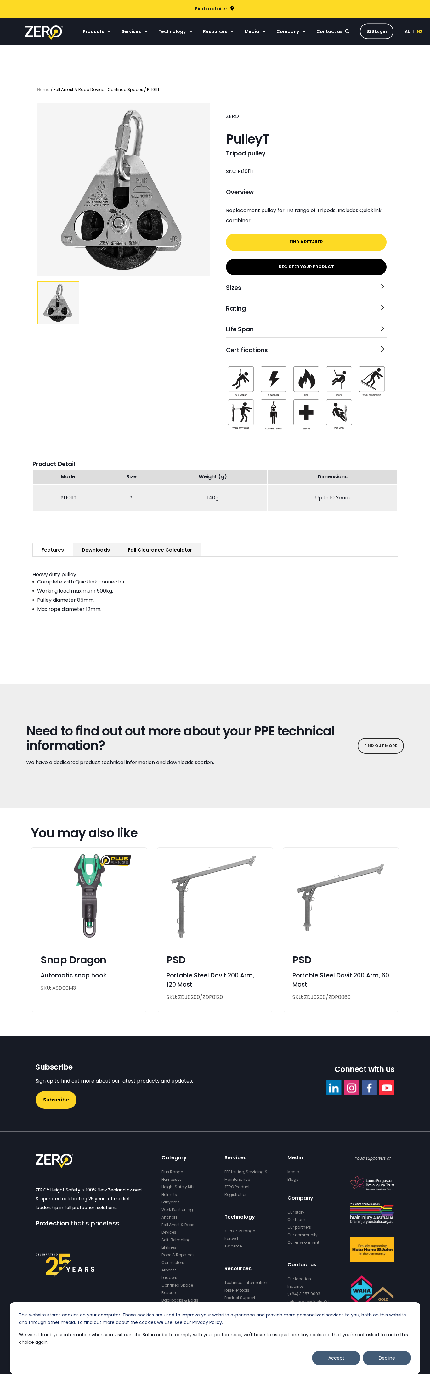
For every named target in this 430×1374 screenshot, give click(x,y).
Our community (302, 1234)
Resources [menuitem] (215, 31)
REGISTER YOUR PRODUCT (306, 267)
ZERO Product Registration (237, 1190)
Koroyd (231, 1238)
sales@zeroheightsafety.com (313, 1301)
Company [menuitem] (287, 31)
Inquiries (295, 1286)
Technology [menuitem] (172, 31)
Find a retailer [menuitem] (211, 9)
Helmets (169, 1194)
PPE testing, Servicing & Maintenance (246, 1175)
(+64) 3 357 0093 (303, 1294)
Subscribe (56, 1099)
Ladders (169, 1277)
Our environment (303, 1242)
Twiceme (233, 1246)
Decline (387, 1358)
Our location (299, 1278)
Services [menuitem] (131, 31)
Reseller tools (236, 1290)
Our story (295, 1212)
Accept (336, 1358)
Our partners (299, 1227)
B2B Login (376, 31)
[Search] (347, 31)
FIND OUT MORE (380, 746)
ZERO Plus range (239, 1231)
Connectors (172, 1262)
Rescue (168, 1292)
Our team (296, 1219)
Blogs (292, 1179)
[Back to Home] (44, 36)
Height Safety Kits (178, 1187)
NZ (419, 31)
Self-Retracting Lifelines (176, 1243)
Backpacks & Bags (179, 1300)
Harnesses (171, 1179)
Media (293, 1171)
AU (407, 31)
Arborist (168, 1270)
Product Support (239, 1297)
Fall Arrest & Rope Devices (177, 1228)
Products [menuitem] (93, 31)
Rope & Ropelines (178, 1255)
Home (43, 90)
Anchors (169, 1217)
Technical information (245, 1282)
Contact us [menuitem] (329, 31)
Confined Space (177, 1285)
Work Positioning (177, 1209)
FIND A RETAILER (306, 242)
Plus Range (172, 1171)
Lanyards (170, 1202)
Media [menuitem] (252, 31)
